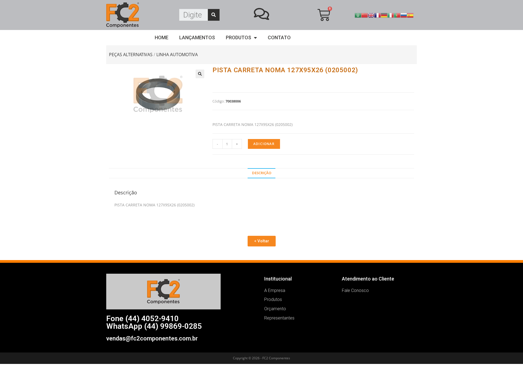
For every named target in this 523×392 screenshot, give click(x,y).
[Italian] (390, 15)
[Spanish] (410, 15)
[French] (377, 15)
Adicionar (264, 143)
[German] (384, 15)
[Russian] (403, 15)
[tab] (261, 173)
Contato (279, 37)
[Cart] (324, 15)
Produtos (238, 37)
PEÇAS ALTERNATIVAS (131, 55)
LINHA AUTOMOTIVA (177, 55)
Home (161, 37)
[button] (262, 241)
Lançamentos (197, 37)
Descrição (261, 173)
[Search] (214, 15)
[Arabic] (358, 15)
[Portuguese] (397, 15)
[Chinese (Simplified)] (364, 15)
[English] (371, 15)
